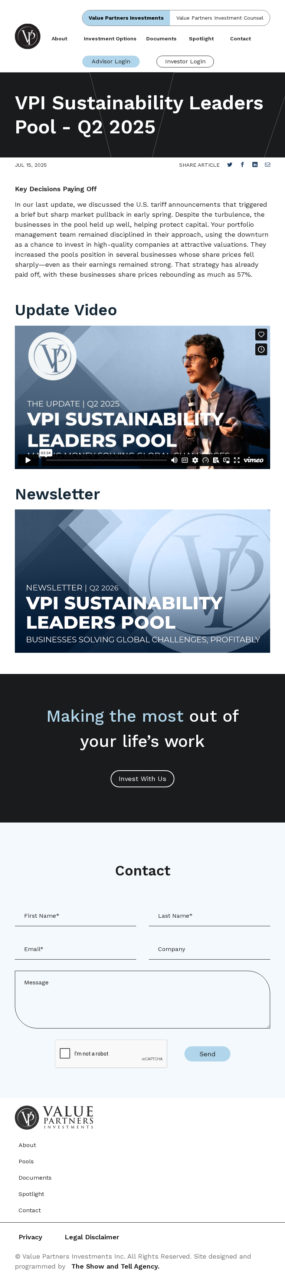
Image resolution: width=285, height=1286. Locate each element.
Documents (161, 38)
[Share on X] (229, 164)
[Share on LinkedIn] (255, 164)
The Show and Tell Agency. (115, 1266)
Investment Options (110, 38)
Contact (240, 38)
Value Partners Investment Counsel (219, 18)
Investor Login (185, 61)
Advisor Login (111, 61)
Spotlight (201, 38)
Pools (26, 1161)
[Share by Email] (267, 164)
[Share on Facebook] (242, 164)
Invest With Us (142, 778)
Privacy (30, 1237)
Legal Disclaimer (92, 1237)
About (59, 38)
